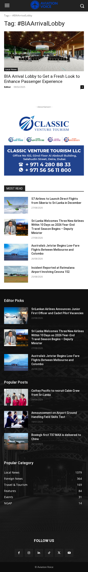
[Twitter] (59, 553)
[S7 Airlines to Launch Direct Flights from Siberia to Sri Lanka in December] (16, 205)
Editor (7, 86)
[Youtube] (69, 553)
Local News (11, 69)
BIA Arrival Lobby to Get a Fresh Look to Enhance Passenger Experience (42, 79)
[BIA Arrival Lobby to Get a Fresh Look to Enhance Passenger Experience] (44, 51)
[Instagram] (29, 553)
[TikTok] (49, 553)
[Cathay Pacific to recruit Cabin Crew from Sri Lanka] (16, 397)
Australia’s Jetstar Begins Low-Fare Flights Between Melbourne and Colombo (55, 249)
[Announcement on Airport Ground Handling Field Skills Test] (16, 419)
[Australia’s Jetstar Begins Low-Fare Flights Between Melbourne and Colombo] (16, 252)
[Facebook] (19, 553)
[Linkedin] (39, 553)
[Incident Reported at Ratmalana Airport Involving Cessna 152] (16, 274)
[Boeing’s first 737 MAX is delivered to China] (16, 441)
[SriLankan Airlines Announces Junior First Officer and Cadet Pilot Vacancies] (16, 315)
